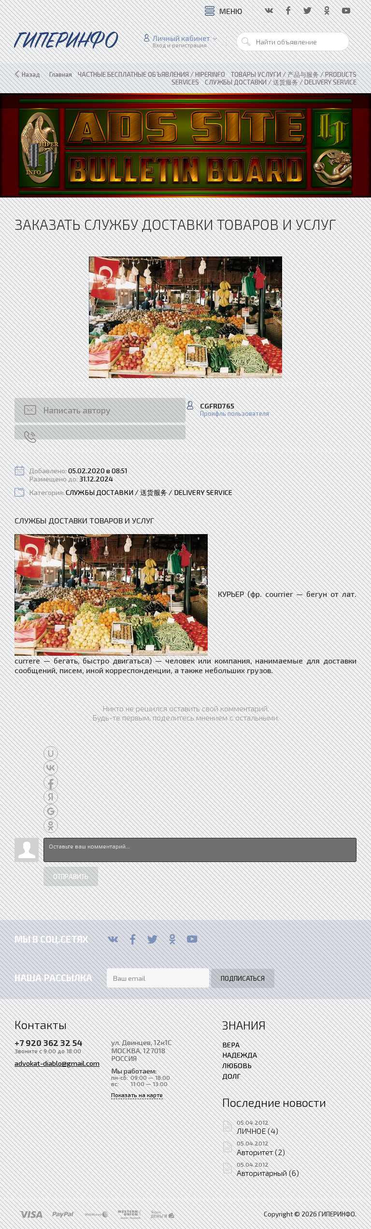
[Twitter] (152, 939)
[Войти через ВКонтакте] (50, 768)
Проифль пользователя (234, 413)
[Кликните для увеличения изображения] (185, 317)
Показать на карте (137, 1095)
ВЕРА (231, 1044)
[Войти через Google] (50, 811)
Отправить (70, 876)
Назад (31, 74)
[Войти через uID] (50, 753)
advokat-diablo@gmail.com (57, 1063)
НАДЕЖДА (239, 1054)
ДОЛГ (231, 1076)
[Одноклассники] (172, 939)
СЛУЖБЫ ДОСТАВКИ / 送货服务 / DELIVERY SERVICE (149, 492)
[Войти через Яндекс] (50, 797)
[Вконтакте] (113, 939)
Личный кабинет (181, 38)
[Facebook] (133, 939)
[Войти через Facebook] (50, 782)
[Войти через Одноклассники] (50, 826)
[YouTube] (192, 939)
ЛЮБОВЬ (237, 1065)
